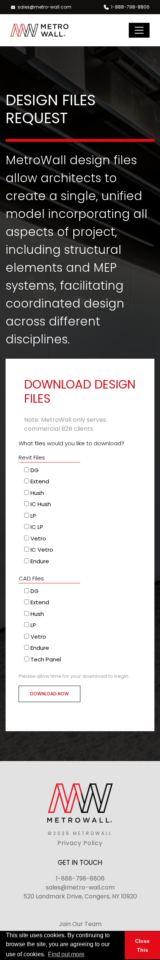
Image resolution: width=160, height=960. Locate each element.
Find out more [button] (66, 954)
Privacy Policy (80, 843)
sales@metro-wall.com (80, 887)
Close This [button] (142, 945)
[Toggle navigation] (139, 30)
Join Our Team (80, 924)
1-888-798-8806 (80, 878)
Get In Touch (80, 862)
